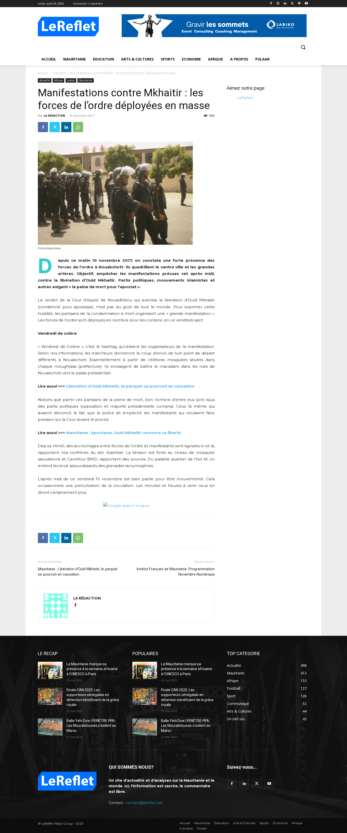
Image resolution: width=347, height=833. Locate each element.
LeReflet (245, 98)
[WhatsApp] (78, 127)
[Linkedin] (285, 4)
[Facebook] (271, 4)
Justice (71, 80)
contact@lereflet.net (144, 802)
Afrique (58, 80)
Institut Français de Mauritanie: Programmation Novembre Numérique (175, 572)
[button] (303, 47)
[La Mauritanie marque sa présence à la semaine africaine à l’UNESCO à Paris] (50, 670)
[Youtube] (306, 4)
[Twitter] (292, 4)
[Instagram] (278, 4)
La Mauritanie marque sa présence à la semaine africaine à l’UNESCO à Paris (92, 669)
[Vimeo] (299, 4)
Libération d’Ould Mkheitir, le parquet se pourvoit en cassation (130, 386)
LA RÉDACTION (54, 115)
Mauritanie (85, 80)
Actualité (59, 73)
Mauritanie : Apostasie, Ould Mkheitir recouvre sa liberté (123, 432)
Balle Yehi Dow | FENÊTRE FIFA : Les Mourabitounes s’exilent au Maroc (91, 726)
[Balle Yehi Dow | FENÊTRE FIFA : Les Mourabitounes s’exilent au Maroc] (50, 727)
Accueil (43, 73)
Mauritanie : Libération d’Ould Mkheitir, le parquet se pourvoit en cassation (78, 572)
